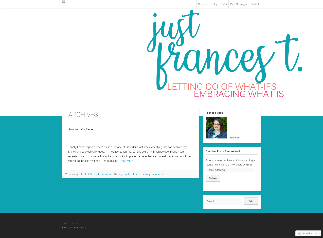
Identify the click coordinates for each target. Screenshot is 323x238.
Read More (126, 160)
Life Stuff (84, 174)
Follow (213, 178)
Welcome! (203, 4)
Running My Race (80, 129)
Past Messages (238, 4)
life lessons (142, 174)
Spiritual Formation (100, 174)
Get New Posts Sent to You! (223, 151)
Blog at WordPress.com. (75, 227)
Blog (215, 4)
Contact (254, 4)
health (131, 174)
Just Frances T (82, 1)
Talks (224, 4)
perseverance (156, 174)
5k (125, 174)
